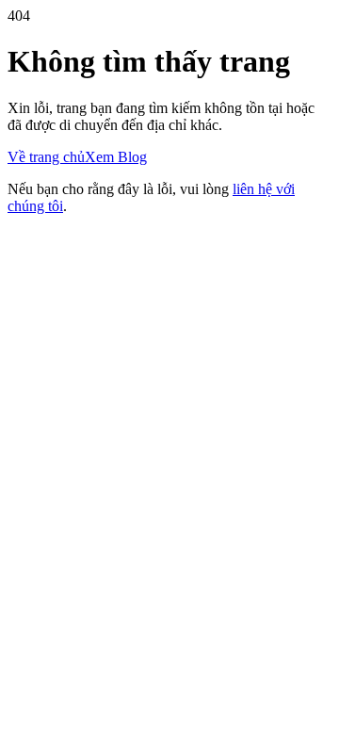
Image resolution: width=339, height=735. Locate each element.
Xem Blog (116, 157)
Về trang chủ (46, 157)
